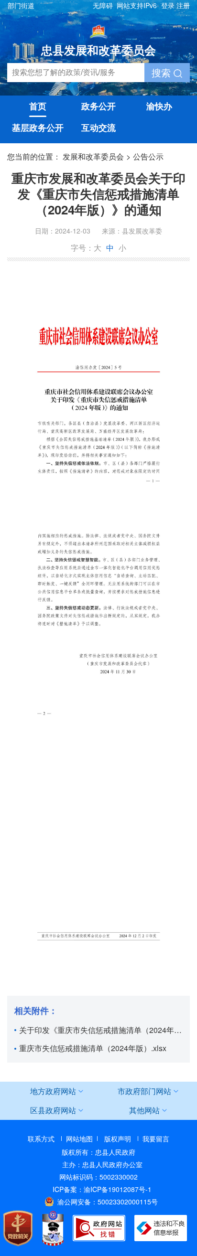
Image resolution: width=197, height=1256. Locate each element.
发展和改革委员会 (93, 156)
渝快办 (159, 106)
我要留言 (155, 1138)
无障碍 (103, 5)
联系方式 (41, 1138)
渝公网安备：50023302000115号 (107, 1201)
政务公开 (98, 106)
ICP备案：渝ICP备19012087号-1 (102, 1189)
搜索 (163, 72)
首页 (37, 106)
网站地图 (79, 1138)
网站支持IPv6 (137, 5)
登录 (168, 5)
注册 (183, 5)
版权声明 (117, 1138)
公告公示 (148, 156)
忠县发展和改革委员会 (98, 50)
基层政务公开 (38, 127)
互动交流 (98, 127)
